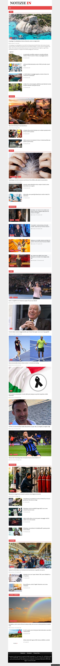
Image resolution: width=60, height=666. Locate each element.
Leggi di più (11, 51)
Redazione (23, 653)
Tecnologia (12, 490)
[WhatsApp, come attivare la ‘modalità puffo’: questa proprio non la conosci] (15, 532)
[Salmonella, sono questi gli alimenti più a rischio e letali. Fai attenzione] (15, 198)
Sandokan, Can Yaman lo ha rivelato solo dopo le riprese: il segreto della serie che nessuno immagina (40, 211)
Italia (11, 37)
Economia (11, 566)
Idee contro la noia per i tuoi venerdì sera (18, 125)
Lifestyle (11, 122)
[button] (50, 8)
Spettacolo (12, 220)
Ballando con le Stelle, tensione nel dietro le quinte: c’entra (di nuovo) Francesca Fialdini (40, 241)
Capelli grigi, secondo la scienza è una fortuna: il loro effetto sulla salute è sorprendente (28, 180)
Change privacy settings (55, 664)
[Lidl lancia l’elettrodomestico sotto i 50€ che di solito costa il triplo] (15, 68)
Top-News (17, 220)
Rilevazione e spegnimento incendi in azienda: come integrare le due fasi (25, 494)
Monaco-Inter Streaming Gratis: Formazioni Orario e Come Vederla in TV (25, 457)
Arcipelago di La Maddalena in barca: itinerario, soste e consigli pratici (24, 41)
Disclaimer (29, 653)
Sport (11, 297)
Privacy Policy (37, 653)
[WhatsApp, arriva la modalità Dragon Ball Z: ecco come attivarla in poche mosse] (15, 512)
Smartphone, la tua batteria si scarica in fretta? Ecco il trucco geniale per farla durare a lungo (36, 499)
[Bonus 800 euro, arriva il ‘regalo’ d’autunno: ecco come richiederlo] (15, 588)
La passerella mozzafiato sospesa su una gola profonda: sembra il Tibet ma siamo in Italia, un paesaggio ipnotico (35, 55)
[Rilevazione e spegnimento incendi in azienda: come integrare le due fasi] (30, 480)
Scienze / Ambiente (13, 176)
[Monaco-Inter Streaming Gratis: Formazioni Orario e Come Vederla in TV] (30, 443)
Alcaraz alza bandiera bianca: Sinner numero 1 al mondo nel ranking (24, 363)
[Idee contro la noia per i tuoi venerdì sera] (30, 111)
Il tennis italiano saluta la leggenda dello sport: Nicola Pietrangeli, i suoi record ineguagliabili (29, 332)
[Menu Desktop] (10, 8)
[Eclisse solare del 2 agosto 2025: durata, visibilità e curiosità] (15, 643)
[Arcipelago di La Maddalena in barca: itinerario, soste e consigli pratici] (30, 27)
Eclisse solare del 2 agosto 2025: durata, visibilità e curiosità (36, 640)
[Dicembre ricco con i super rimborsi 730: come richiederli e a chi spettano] (15, 578)
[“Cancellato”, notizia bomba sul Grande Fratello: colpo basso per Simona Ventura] (19, 230)
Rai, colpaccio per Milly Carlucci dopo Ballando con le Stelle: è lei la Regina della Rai (40, 257)
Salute (19, 176)
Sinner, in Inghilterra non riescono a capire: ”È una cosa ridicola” (23, 300)
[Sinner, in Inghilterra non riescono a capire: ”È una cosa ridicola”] (30, 286)
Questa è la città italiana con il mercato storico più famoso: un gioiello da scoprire (27, 570)
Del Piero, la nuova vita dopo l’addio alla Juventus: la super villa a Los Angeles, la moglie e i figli (29, 426)
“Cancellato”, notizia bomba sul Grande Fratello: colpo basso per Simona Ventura (40, 226)
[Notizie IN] (20, 3)
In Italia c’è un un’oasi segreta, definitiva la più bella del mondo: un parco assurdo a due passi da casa (37, 84)
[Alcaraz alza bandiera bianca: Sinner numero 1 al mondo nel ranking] (30, 348)
